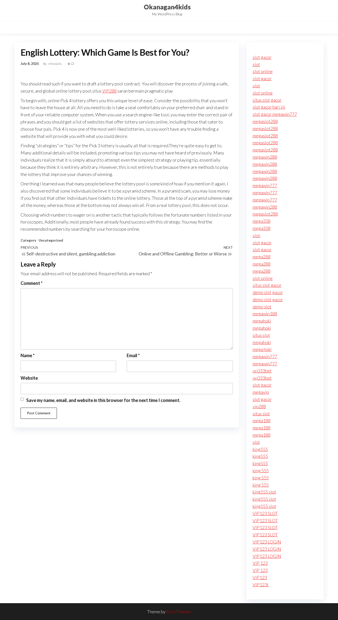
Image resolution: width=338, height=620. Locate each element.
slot (256, 64)
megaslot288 (265, 121)
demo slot (262, 306)
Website (29, 378)
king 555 (261, 470)
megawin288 (265, 157)
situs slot (261, 335)
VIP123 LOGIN (267, 542)
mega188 (261, 420)
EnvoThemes (178, 611)
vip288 (259, 406)
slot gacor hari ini (269, 107)
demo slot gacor (268, 292)
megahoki (262, 320)
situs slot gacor (267, 100)
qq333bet (262, 370)
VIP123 (260, 577)
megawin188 (265, 313)
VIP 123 (260, 563)
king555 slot (264, 492)
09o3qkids (55, 64)
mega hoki (262, 349)
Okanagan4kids (167, 7)
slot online (263, 71)
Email (133, 355)
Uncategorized (51, 240)
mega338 (261, 221)
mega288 (261, 256)
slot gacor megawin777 (275, 114)
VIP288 (109, 91)
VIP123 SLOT (265, 513)
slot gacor (262, 57)
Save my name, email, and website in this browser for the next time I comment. (103, 400)
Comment (32, 283)
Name (28, 355)
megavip (261, 392)
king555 (260, 449)
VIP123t (261, 584)
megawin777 (265, 185)
